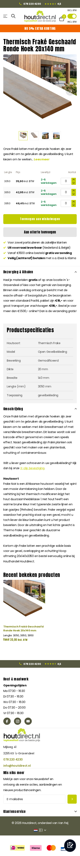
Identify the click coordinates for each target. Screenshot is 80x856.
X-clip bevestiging (32, 468)
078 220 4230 (13, 759)
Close (40, 811)
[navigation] (23, 135)
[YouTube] (28, 721)
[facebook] (7, 721)
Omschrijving (13, 408)
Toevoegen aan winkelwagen (40, 219)
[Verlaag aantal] (73, 183)
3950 (7, 203)
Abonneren (72, 799)
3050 (7, 181)
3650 (7, 192)
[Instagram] (17, 721)
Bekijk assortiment (5, 16)
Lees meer (41, 159)
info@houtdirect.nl (17, 766)
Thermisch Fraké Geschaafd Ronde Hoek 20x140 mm (23, 628)
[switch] (72, 16)
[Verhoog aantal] (73, 179)
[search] (13, 16)
